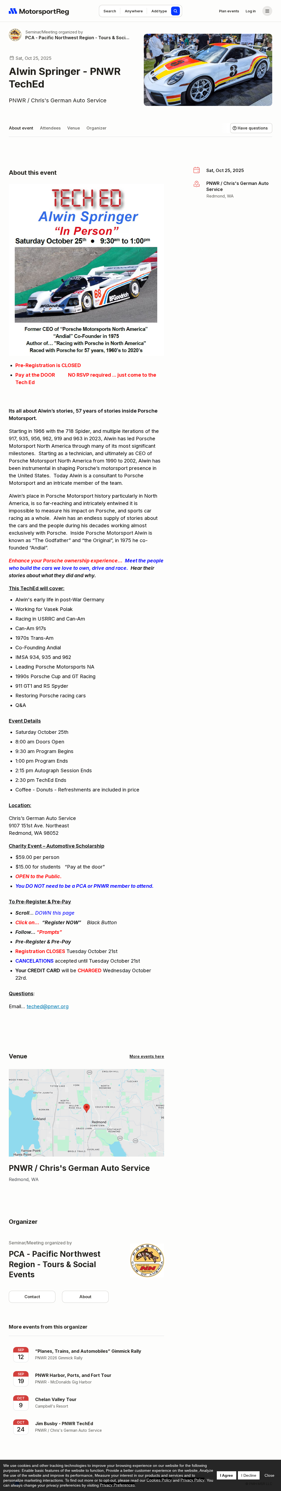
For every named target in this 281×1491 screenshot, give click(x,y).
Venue (73, 128)
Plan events (229, 11)
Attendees (50, 128)
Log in (251, 11)
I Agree (226, 1475)
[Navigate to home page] (39, 10)
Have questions (253, 128)
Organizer (96, 128)
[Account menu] (267, 11)
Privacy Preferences (117, 1485)
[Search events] (175, 11)
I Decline (248, 1475)
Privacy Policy (192, 1480)
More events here (147, 1056)
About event (21, 128)
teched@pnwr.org (48, 1006)
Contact (32, 1296)
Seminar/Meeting (41, 32)
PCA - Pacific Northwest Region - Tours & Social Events (78, 37)
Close (269, 1475)
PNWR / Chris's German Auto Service (57, 100)
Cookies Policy (159, 1480)
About (85, 1296)
